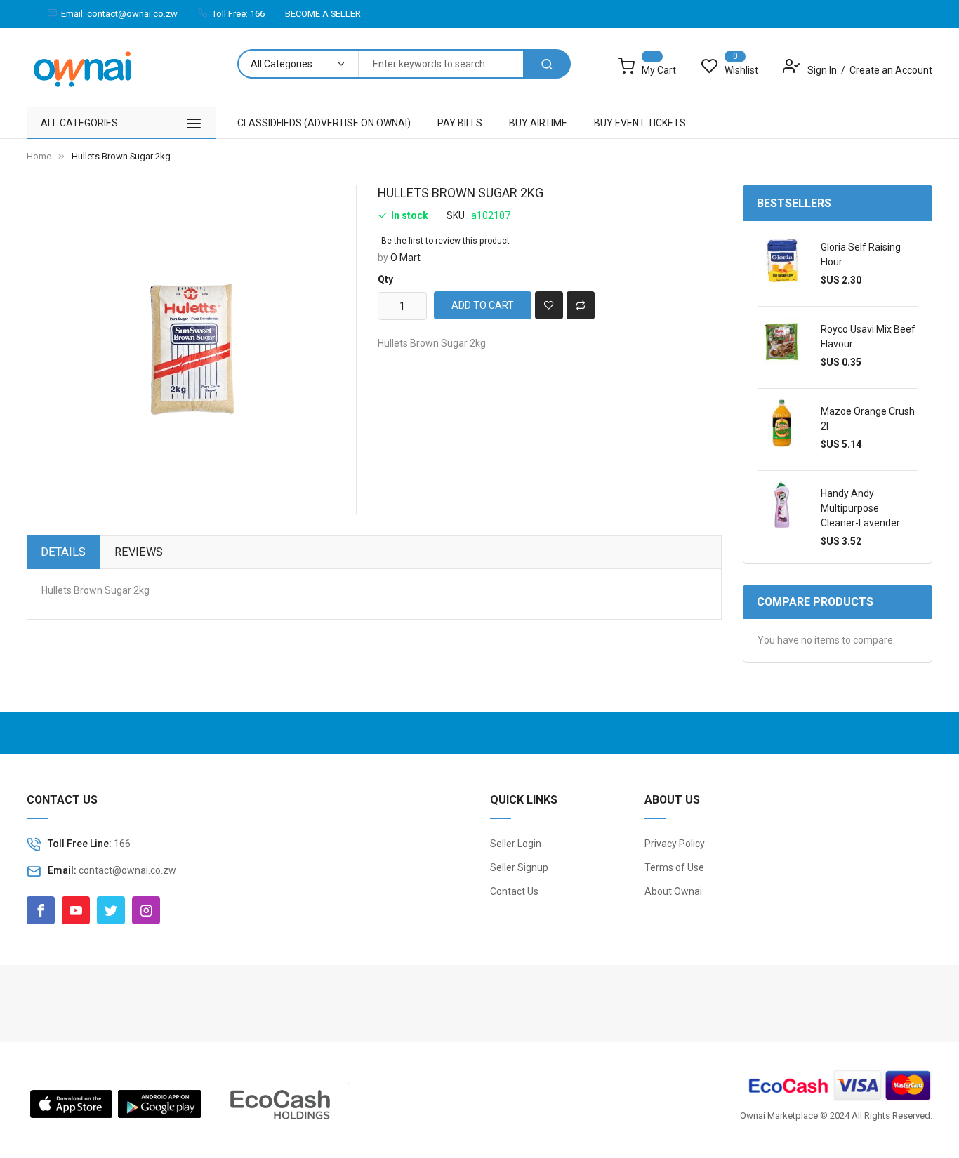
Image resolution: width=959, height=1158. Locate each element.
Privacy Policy (674, 843)
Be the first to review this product (445, 241)
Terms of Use (674, 867)
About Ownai (673, 891)
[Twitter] (111, 910)
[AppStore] (71, 1102)
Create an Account (890, 70)
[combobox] (440, 64)
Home (39, 156)
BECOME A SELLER (323, 13)
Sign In (823, 70)
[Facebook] (41, 910)
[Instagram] (146, 910)
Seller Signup (519, 867)
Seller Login (515, 843)
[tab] (63, 552)
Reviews (138, 552)
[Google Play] (159, 1102)
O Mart (405, 257)
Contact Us (514, 891)
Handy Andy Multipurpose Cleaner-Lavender (860, 508)
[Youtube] (76, 910)
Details (63, 552)
